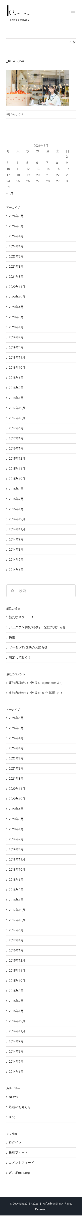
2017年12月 (17, 408)
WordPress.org (19, 1173)
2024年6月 (16, 216)
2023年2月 (16, 256)
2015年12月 (17, 458)
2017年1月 (16, 438)
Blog (12, 1117)
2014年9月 (16, 539)
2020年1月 (16, 327)
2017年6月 (16, 428)
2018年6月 (16, 378)
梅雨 (12, 637)
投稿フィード (18, 1152)
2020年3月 (16, 317)
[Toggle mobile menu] (73, 11)
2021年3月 (16, 277)
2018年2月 (16, 388)
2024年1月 (16, 246)
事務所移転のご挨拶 (23, 683)
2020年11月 (17, 287)
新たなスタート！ (21, 617)
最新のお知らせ (20, 1107)
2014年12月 (17, 519)
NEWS (13, 1097)
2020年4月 (16, 307)
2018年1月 (16, 398)
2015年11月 (17, 469)
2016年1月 (16, 448)
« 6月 (9, 193)
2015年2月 (16, 499)
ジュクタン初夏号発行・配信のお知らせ (37, 627)
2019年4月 (16, 347)
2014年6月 (16, 570)
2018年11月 (17, 357)
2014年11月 (17, 529)
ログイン (15, 1142)
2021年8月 (16, 266)
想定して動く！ (20, 657)
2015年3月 (16, 489)
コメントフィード (21, 1163)
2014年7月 (16, 560)
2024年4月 (16, 236)
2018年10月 (17, 368)
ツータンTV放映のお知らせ (28, 647)
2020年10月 (17, 297)
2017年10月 (17, 418)
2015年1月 (16, 509)
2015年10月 (17, 479)
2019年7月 (16, 337)
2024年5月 (16, 226)
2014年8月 (16, 549)
